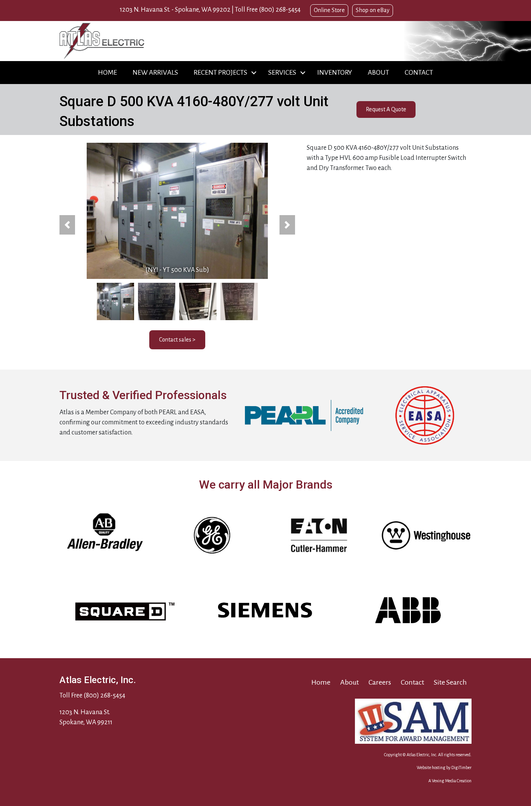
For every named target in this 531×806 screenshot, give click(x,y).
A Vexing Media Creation (450, 780)
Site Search (450, 682)
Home (107, 72)
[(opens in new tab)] (304, 415)
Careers (380, 682)
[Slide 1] (115, 301)
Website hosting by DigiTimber (444, 767)
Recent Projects (220, 72)
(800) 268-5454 (279, 9)
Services (282, 72)
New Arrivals (155, 72)
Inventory (334, 72)
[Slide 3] (197, 301)
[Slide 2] (156, 301)
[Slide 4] (239, 301)
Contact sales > (177, 339)
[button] (253, 72)
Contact (419, 72)
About (378, 72)
